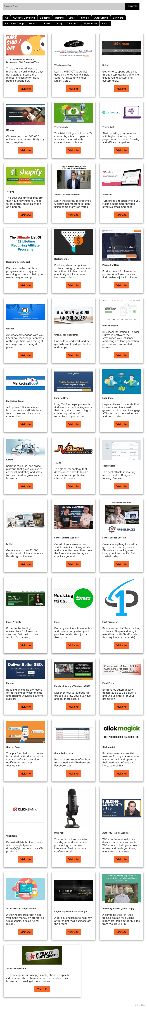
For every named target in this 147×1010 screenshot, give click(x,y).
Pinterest (73, 23)
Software (118, 17)
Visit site (25, 88)
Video (105, 23)
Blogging (45, 17)
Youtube (33, 23)
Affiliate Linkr (140, 1005)
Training (59, 17)
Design (59, 23)
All (6, 17)
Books (47, 23)
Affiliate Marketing (24, 17)
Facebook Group (14, 23)
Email (72, 17)
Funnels (84, 17)
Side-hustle (90, 23)
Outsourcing (101, 17)
